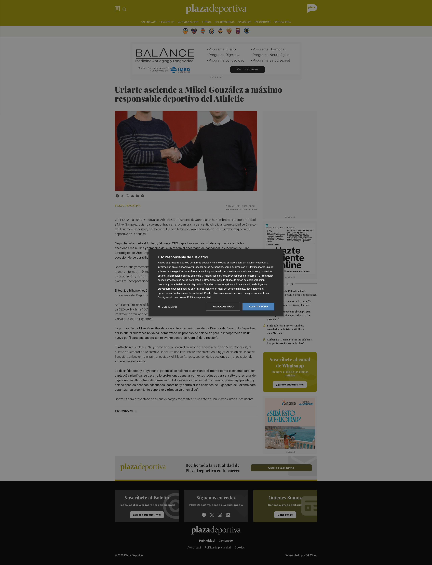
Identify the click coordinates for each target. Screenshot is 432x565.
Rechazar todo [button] (223, 306)
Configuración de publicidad (187, 292)
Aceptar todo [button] (258, 306)
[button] (167, 307)
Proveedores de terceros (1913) (246, 275)
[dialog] (216, 282)
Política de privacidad (199, 297)
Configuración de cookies (172, 297)
